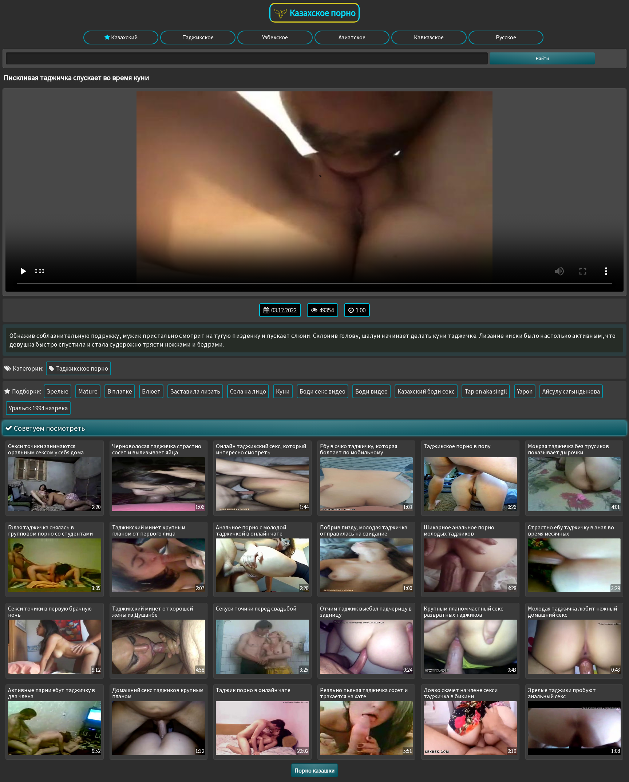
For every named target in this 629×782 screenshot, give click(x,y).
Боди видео (371, 391)
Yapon (525, 391)
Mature (88, 391)
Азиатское (352, 37)
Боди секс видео (322, 391)
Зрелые (57, 391)
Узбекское (275, 37)
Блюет (151, 391)
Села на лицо (248, 391)
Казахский (124, 37)
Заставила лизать (195, 391)
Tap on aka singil (485, 391)
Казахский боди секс (426, 391)
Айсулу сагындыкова (571, 391)
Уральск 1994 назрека (38, 408)
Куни (283, 391)
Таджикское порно (81, 368)
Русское (506, 37)
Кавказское (429, 37)
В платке (119, 391)
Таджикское (198, 37)
